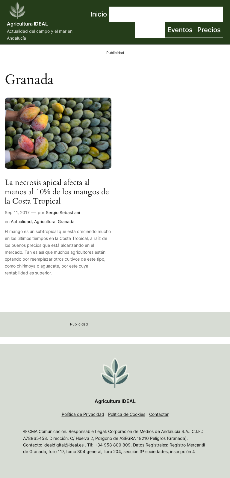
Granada (66, 221)
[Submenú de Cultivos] (185, 14)
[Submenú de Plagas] (163, 30)
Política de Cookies (126, 414)
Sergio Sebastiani (63, 212)
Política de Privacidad (83, 414)
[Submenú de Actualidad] (150, 14)
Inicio (98, 14)
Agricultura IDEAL (27, 24)
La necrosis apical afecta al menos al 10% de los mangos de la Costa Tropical (57, 192)
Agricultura (44, 221)
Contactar (159, 414)
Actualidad (21, 221)
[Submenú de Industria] (221, 14)
